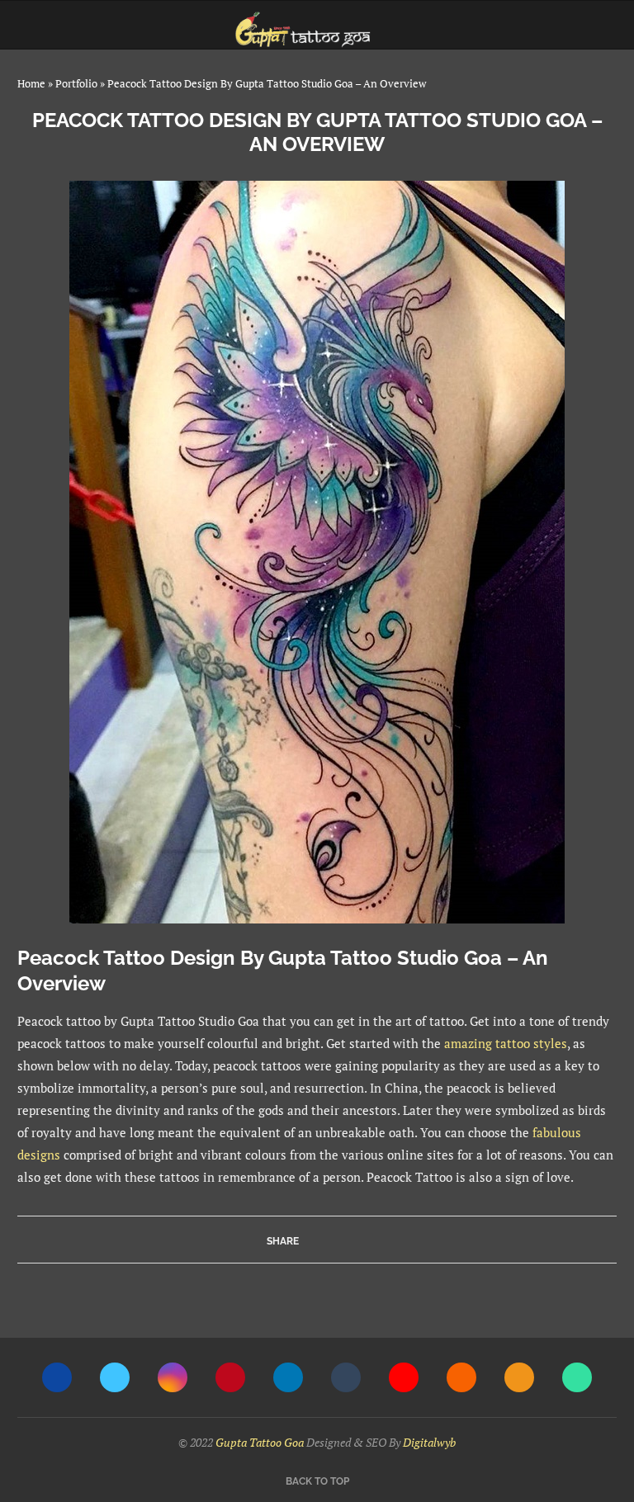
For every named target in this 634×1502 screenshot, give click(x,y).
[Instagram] (172, 1377)
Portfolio (76, 83)
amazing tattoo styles (505, 1043)
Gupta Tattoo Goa (259, 1442)
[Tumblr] (346, 1377)
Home (31, 83)
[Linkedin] (288, 1377)
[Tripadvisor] (577, 1377)
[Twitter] (115, 1377)
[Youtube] (404, 1377)
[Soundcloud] (461, 1377)
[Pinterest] (230, 1377)
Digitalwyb (429, 1442)
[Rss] (519, 1377)
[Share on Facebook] (314, 1240)
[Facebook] (57, 1377)
